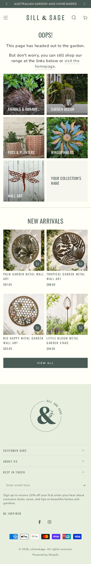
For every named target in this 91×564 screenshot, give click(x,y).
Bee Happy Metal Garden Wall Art (23, 340)
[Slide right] (84, 4)
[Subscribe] (85, 485)
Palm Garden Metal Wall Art (23, 276)
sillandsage (38, 549)
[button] (74, 17)
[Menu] (5, 17)
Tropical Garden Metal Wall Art (66, 276)
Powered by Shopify (45, 554)
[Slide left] (7, 4)
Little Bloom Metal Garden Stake (63, 340)
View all (45, 363)
